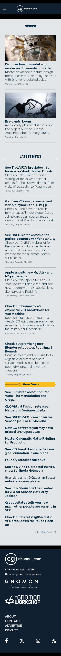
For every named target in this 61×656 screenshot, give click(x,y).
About (10, 616)
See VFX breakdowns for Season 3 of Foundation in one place (29, 451)
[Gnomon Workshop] (22, 599)
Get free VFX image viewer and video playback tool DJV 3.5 (28, 203)
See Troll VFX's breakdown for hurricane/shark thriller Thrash (28, 169)
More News (30, 384)
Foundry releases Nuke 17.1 (25, 460)
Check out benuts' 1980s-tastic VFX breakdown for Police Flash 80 (29, 521)
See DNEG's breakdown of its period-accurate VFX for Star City (30, 237)
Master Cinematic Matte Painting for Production (30, 440)
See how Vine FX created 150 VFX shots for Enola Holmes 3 (30, 468)
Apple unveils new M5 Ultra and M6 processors (29, 274)
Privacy (11, 630)
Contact (12, 621)
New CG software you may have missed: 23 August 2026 (29, 429)
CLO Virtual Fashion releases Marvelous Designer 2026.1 (26, 408)
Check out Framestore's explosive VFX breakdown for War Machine (27, 310)
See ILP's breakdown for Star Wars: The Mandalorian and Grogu (27, 395)
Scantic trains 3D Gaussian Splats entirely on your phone (30, 479)
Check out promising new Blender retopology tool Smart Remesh (28, 347)
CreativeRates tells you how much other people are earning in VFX (30, 506)
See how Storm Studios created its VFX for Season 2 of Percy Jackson (29, 492)
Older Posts (47, 532)
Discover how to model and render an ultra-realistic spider (28, 66)
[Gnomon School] (21, 584)
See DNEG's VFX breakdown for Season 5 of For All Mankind (28, 419)
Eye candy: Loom (18, 121)
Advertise (13, 625)
